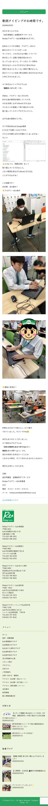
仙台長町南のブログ (9, 652)
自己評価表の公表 (8, 658)
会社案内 (5, 689)
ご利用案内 (6, 672)
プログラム (6, 665)
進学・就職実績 (8, 638)
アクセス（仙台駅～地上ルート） (14, 679)
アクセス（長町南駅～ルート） (13, 686)
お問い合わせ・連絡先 (10, 675)
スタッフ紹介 (7, 662)
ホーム (4, 635)
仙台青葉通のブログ (10, 500)
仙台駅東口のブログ (9, 645)
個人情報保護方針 (8, 696)
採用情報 (5, 692)
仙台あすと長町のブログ (11, 648)
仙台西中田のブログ (9, 655)
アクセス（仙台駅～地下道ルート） (15, 682)
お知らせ (5, 669)
